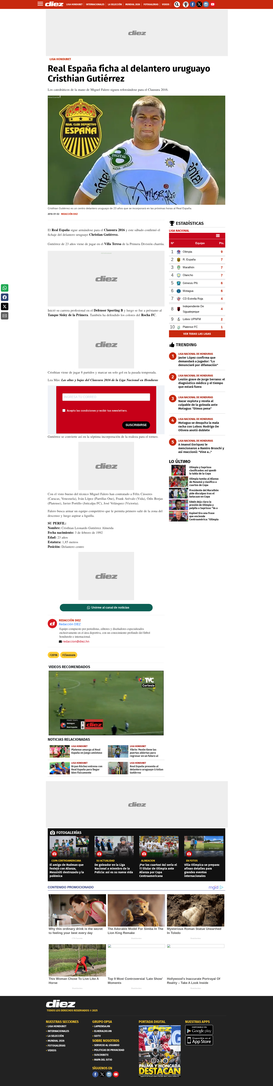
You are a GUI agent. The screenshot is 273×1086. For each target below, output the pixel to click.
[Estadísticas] (186, 4)
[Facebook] (95, 1074)
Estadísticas (190, 223)
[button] (4, 288)
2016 (54, 655)
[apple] (206, 1040)
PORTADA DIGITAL (152, 1022)
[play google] (206, 1030)
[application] (106, 703)
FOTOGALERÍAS (68, 832)
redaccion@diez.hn (76, 641)
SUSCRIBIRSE (136, 425)
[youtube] (116, 1074)
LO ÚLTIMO (180, 461)
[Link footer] (61, 1004)
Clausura (69, 655)
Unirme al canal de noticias (110, 607)
